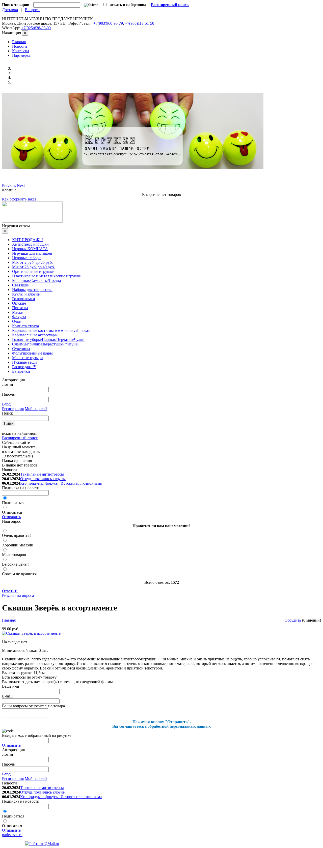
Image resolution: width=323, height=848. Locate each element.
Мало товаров (14, 554)
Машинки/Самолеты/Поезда (36, 280)
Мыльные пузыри (27, 358)
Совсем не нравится (19, 574)
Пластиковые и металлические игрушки (47, 276)
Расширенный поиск (20, 438)
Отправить (11, 517)
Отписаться (12, 512)
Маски (17, 312)
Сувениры (21, 348)
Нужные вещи (24, 362)
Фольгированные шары (32, 353)
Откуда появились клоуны (43, 479)
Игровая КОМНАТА (30, 249)
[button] (9, 185)
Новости (19, 46)
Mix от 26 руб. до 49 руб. (33, 267)
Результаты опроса (18, 595)
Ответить (10, 591)
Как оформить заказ (19, 199)
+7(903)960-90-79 (108, 23)
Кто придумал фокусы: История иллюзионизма (61, 483)
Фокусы (19, 317)
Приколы (20, 308)
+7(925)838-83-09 (36, 28)
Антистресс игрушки (30, 244)
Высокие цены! (15, 564)
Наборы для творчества (32, 289)
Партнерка (21, 55)
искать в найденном (19, 433)
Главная (19, 42)
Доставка (10, 10)
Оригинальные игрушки (33, 271)
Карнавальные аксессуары (35, 335)
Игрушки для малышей (32, 253)
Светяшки (21, 285)
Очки (16, 321)
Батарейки (21, 371)
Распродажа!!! (24, 367)
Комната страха (25, 326)
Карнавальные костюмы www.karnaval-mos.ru (51, 330)
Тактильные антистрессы (42, 474)
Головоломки (23, 299)
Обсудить (293, 620)
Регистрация (13, 408)
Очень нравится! (16, 535)
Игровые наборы (26, 258)
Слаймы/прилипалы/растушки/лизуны (45, 344)
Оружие (19, 303)
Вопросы (32, 10)
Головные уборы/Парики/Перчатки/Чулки (48, 339)
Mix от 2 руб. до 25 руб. (32, 262)
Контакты (20, 51)
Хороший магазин (17, 545)
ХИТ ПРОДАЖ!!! (27, 240)
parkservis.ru (12, 835)
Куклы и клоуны (26, 294)
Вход (6, 404)
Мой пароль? (36, 408)
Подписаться (13, 503)
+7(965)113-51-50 (139, 23)
